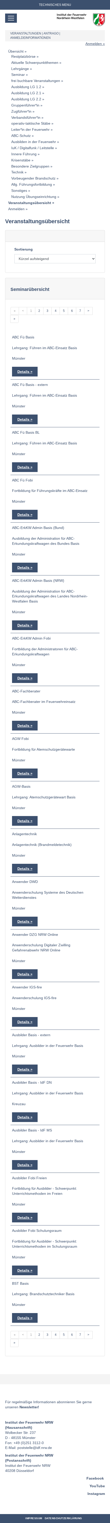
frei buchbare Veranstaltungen (35, 81)
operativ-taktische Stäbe (30, 123)
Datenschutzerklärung (63, 1518)
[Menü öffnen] (11, 18)
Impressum (33, 1518)
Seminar (18, 75)
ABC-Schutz (21, 136)
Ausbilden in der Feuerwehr (33, 142)
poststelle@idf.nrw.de (34, 1448)
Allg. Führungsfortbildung (31, 184)
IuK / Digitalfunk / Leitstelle (32, 148)
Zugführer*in (21, 111)
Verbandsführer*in (25, 117)
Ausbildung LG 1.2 (26, 87)
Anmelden (93, 44)
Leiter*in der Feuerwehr (30, 129)
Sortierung (23, 249)
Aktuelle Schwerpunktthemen (34, 63)
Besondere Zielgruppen (30, 166)
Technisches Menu (55, 5)
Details (23, 372)
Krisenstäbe (20, 160)
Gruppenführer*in (25, 105)
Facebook (95, 1478)
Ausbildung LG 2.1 (26, 93)
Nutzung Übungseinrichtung (33, 197)
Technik (17, 172)
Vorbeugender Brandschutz (33, 178)
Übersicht (16, 51)
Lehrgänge (20, 69)
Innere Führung (24, 154)
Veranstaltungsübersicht (29, 203)
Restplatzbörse (23, 56)
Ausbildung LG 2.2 (26, 99)
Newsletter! (29, 1407)
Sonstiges (19, 190)
